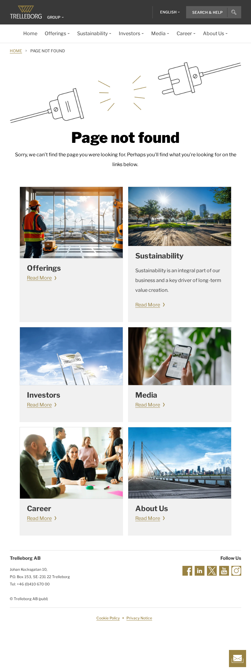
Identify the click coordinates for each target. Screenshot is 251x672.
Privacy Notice (139, 618)
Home (16, 50)
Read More (39, 278)
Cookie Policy (108, 618)
